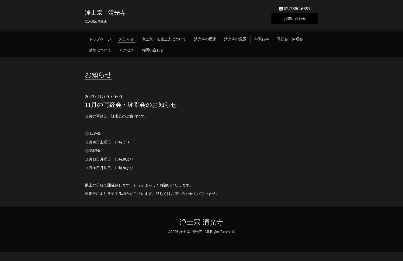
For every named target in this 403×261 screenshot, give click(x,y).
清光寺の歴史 (205, 39)
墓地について (100, 50)
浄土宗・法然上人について (164, 39)
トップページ (100, 39)
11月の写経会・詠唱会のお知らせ (131, 104)
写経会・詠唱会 (290, 39)
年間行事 (261, 39)
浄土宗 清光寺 (105, 13)
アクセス (126, 50)
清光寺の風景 (235, 39)
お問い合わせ (295, 19)
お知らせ (126, 39)
